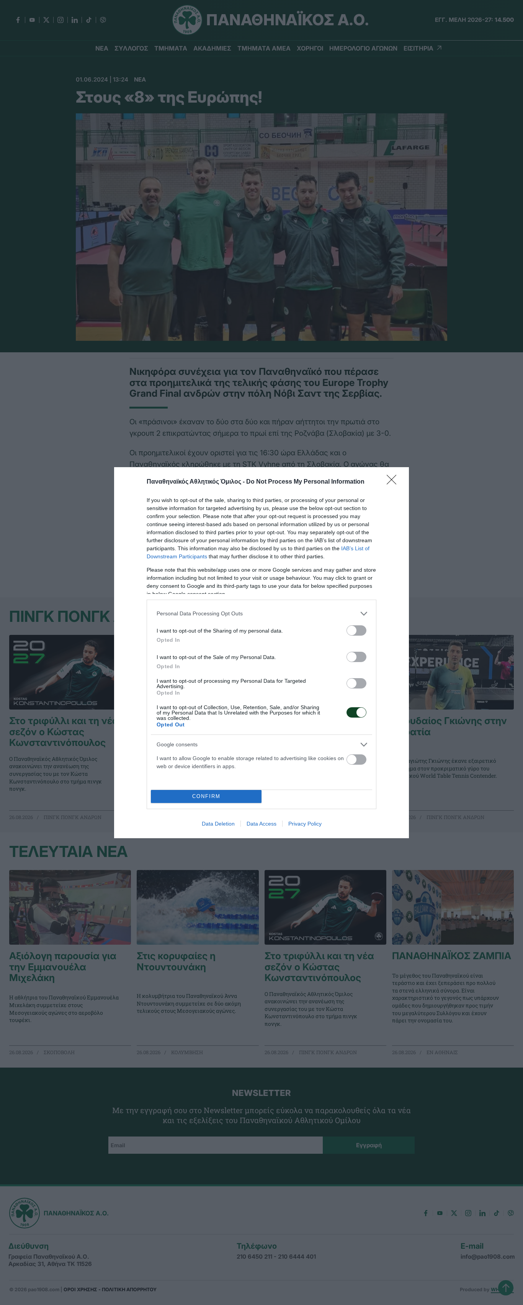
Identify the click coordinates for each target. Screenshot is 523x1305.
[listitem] (261, 614)
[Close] (394, 482)
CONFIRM (206, 796)
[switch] (356, 630)
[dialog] (261, 652)
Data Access (261, 824)
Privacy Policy (305, 824)
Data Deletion (218, 824)
